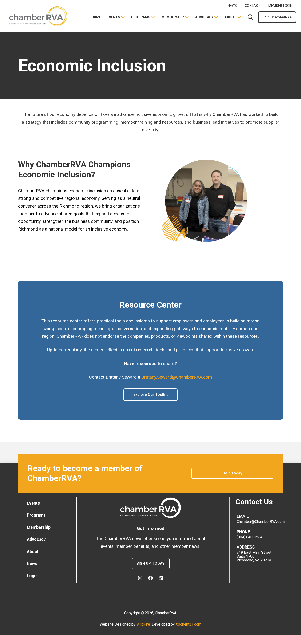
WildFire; (144, 624)
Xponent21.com (188, 624)
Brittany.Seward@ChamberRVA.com (176, 377)
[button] (250, 17)
